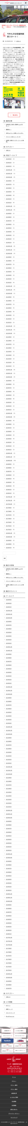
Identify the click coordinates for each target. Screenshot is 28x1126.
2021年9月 (8, 337)
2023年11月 (9, 250)
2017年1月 (8, 529)
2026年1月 (8, 166)
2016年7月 (8, 547)
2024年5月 (8, 228)
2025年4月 (8, 195)
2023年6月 (8, 268)
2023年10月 (9, 253)
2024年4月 (8, 231)
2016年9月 (8, 540)
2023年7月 (8, 264)
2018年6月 (8, 475)
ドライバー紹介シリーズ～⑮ (13, 137)
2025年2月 (8, 199)
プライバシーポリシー (14, 1113)
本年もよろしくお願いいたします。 (15, 133)
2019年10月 (9, 417)
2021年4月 (8, 355)
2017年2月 (8, 526)
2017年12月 (9, 497)
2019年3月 (8, 442)
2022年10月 (9, 293)
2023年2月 (8, 282)
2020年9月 (8, 380)
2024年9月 (8, 213)
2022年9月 (8, 297)
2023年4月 (8, 275)
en (19, 7)
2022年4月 (8, 311)
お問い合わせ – (14, 1109)
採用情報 (14, 1105)
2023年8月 (8, 260)
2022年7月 (8, 304)
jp (15, 7)
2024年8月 (8, 217)
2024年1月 (8, 242)
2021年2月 (8, 362)
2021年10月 (9, 333)
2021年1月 (8, 366)
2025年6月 (8, 188)
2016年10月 (9, 536)
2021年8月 (8, 340)
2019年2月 (8, 446)
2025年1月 (8, 202)
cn (22, 7)
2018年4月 (8, 482)
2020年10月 (9, 377)
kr (26, 7)
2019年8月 (8, 424)
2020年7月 (8, 388)
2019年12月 (9, 413)
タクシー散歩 (14, 1089)
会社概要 (14, 1101)
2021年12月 (9, 326)
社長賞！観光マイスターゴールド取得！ (15, 141)
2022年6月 (8, 308)
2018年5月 (8, 478)
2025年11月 (9, 173)
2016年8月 (8, 544)
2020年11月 (9, 373)
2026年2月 (8, 162)
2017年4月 (8, 522)
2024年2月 (8, 239)
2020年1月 (8, 409)
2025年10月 (9, 177)
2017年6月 (8, 518)
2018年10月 (9, 460)
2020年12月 (9, 369)
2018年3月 (8, 486)
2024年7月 (8, 220)
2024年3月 (8, 235)
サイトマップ (14, 1117)
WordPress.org (10, 1016)
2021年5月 (8, 351)
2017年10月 (9, 504)
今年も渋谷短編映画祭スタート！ (15, 35)
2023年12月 (9, 246)
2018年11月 (9, 457)
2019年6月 (8, 431)
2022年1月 (8, 322)
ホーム (14, 1077)
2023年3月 (8, 279)
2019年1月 (8, 449)
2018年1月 (8, 493)
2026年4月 (8, 159)
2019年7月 (8, 428)
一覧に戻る (15, 115)
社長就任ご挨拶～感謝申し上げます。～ (14, 125)
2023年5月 (8, 271)
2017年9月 (8, 507)
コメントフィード (10, 1013)
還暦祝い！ (9, 129)
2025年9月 (8, 180)
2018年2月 (8, 489)
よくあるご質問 (14, 1097)
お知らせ (18, 41)
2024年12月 (9, 206)
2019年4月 (8, 438)
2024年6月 (8, 224)
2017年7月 (8, 515)
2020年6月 (8, 391)
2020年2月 (8, 406)
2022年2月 (8, 319)
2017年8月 (8, 511)
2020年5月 (8, 395)
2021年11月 (9, 329)
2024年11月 (9, 210)
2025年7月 (8, 184)
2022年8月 (8, 300)
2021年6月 (8, 348)
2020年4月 (8, 398)
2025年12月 (9, 170)
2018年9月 (8, 464)
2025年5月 (8, 191)
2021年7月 (8, 344)
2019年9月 (8, 420)
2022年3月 (8, 315)
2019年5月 (8, 435)
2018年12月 (9, 453)
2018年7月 (8, 471)
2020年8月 (8, 384)
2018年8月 (8, 467)
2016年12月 (9, 533)
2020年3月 (8, 402)
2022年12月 (9, 286)
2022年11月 (9, 289)
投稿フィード (9, 1009)
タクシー (14, 1081)
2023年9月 (8, 257)
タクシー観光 (14, 1085)
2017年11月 (9, 500)
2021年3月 (8, 358)
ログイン (8, 1005)
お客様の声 (14, 1093)
